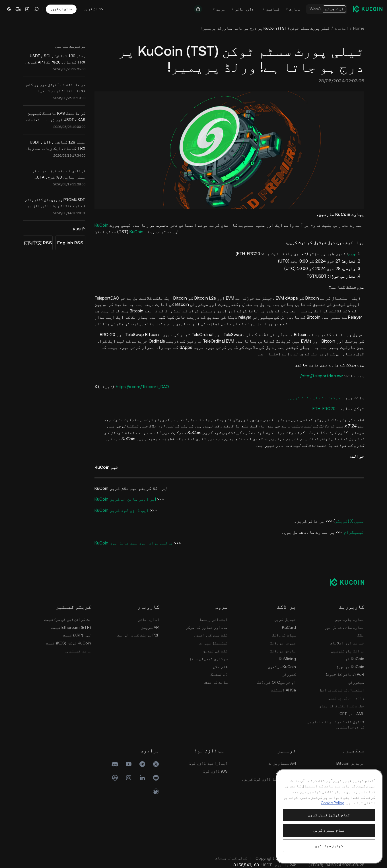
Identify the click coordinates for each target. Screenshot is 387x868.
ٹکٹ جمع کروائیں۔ (211, 635)
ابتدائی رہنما (213, 619)
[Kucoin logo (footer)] (344, 582)
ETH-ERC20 (323, 408)
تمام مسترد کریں (329, 830)
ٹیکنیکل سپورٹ (213, 643)
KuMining (287, 658)
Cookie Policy (332, 803)
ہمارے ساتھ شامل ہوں (344, 627)
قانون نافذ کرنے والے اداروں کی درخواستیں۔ (335, 724)
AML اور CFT (351, 713)
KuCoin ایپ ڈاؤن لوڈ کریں (121, 510)
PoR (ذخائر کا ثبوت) (345, 674)
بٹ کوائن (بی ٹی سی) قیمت (67, 619)
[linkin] (142, 777)
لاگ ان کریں (93, 9)
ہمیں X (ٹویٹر (349, 521)
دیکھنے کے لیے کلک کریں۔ (314, 397)
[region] (329, 816)
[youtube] (128, 764)
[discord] (115, 764)
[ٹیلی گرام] (142, 764)
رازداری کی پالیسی (346, 698)
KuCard (289, 627)
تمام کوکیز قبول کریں (329, 815)
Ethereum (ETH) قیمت (71, 627)
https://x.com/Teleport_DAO (142, 386)
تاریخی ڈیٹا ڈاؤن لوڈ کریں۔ (268, 779)
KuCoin (101, 225)
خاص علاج (220, 666)
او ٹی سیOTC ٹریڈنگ (276, 682)
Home (358, 28)
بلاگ (360, 635)
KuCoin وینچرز (350, 666)
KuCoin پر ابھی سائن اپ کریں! (125, 499)
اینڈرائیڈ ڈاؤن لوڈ (208, 763)
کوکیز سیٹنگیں (329, 846)
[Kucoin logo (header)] (367, 8)
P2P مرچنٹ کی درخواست (138, 635)
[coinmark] (115, 777)
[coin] (156, 791)
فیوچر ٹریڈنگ (283, 643)
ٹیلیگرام (354, 532)
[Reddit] (156, 777)
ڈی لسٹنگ (219, 674)
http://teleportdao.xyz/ (321, 375)
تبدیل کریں (285, 619)
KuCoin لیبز (352, 658)
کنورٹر (289, 674)
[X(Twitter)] (156, 764)
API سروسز (150, 627)
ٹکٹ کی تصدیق (215, 651)
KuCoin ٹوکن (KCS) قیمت (68, 643)
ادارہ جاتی (148, 619)
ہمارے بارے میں (349, 619)
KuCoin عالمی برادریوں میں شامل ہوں (133, 543)
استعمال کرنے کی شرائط (342, 690)
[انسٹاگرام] (128, 777)
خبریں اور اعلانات (347, 643)
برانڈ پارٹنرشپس (347, 651)
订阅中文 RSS (38, 242)
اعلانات (341, 28)
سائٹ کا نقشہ (215, 682)
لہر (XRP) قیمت (77, 635)
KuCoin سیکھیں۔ (280, 666)
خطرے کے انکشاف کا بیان (341, 706)
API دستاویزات (282, 763)
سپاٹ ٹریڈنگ (284, 635)
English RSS (70, 242)
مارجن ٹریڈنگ (283, 651)
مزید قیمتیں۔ (78, 651)
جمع (352, 253)
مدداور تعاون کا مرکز (207, 627)
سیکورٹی (356, 682)
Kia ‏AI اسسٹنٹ (283, 690)
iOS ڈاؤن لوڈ (215, 771)
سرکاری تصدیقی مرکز (208, 658)
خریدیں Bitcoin (350, 763)
